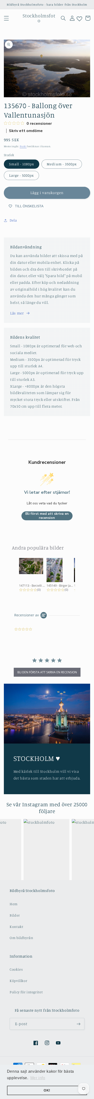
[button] (6, 18)
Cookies (16, 969)
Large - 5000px (21, 175)
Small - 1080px (21, 164)
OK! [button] (47, 1090)
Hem (14, 904)
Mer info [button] (37, 1078)
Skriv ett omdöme (26, 131)
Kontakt (16, 927)
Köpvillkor (18, 981)
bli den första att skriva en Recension (47, 672)
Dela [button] (13, 220)
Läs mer (17, 313)
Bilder (15, 915)
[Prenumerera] (78, 1024)
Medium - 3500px (62, 164)
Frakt (23, 146)
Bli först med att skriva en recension (47, 515)
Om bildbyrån (21, 938)
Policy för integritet (26, 992)
